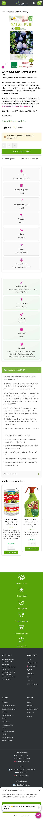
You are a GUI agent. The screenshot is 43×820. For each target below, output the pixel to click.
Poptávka (30, 670)
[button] (40, 790)
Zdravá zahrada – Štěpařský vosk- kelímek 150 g (11, 521)
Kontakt (29, 702)
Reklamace (5, 722)
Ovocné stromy (22, 12)
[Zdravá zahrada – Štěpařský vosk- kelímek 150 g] (11, 502)
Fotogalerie (30, 673)
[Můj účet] (34, 3)
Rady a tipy (30, 713)
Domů (4, 12)
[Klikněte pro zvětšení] (5, 64)
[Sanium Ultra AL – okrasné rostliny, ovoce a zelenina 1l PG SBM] (31, 502)
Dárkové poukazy (32, 709)
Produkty (5, 702)
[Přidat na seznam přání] (17, 489)
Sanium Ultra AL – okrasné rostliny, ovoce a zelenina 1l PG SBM (31, 523)
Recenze (29, 680)
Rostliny (11, 12)
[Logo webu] (21, 3)
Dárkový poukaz (32, 684)
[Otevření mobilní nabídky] (4, 3)
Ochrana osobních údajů (21, 816)
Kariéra (29, 677)
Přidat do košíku (21, 152)
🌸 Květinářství (32, 666)
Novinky (29, 716)
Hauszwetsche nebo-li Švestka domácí (17, 106)
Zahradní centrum (32, 663)
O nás (29, 659)
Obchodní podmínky (8, 706)
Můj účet (29, 706)
